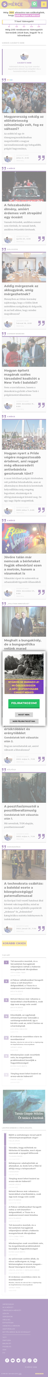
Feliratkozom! (24, 703)
